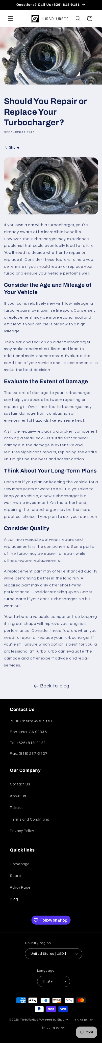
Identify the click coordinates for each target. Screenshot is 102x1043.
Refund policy (83, 1020)
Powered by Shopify (53, 1020)
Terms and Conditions (29, 819)
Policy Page (20, 887)
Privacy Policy (22, 831)
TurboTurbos (29, 1020)
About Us (18, 796)
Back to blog (54, 686)
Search (16, 876)
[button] (10, 18)
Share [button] (14, 147)
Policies (17, 808)
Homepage (20, 864)
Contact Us (20, 784)
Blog (14, 899)
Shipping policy (53, 1027)
